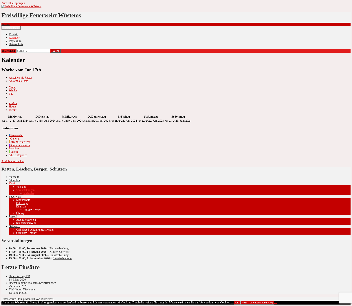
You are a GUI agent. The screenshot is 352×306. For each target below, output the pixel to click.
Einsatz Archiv (32, 209)
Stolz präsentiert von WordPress (34, 299)
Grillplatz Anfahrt (26, 232)
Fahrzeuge (22, 203)
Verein (12, 183)
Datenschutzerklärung (261, 302)
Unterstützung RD (19, 276)
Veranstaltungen (25, 190)
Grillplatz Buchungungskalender (35, 229)
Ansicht (12, 161)
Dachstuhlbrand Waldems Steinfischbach (32, 282)
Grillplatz (14, 226)
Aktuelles (14, 180)
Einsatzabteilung (59, 248)
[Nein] (275, 303)
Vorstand (21, 186)
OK (237, 302)
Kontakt (13, 34)
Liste (18, 80)
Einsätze (21, 206)
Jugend (13, 216)
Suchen (5, 24)
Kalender (14, 37)
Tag (11, 93)
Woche (13, 90)
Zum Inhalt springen (13, 3)
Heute (12, 106)
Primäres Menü (11, 28)
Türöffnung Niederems (22, 289)
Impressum (15, 40)
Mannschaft (23, 199)
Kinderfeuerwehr (26, 223)
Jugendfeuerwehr (26, 219)
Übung (20, 213)
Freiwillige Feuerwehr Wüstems (41, 15)
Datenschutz (16, 44)
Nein (244, 302)
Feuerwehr (15, 196)
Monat (12, 87)
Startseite (14, 176)
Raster (20, 77)
